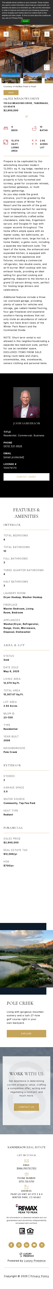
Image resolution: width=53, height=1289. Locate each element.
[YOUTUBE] (34, 1245)
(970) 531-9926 (13, 446)
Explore (26, 1033)
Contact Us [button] (26, 1107)
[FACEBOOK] (11, 1245)
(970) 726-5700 (26, 1181)
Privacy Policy (39, 1276)
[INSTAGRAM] (19, 1245)
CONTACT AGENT (26, 477)
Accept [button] (25, 21)
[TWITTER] (42, 1245)
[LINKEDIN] (26, 1245)
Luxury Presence (35, 1260)
